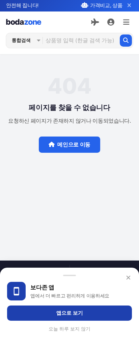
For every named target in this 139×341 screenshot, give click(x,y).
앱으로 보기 (69, 313)
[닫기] (129, 5)
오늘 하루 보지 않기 (69, 329)
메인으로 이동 (73, 144)
